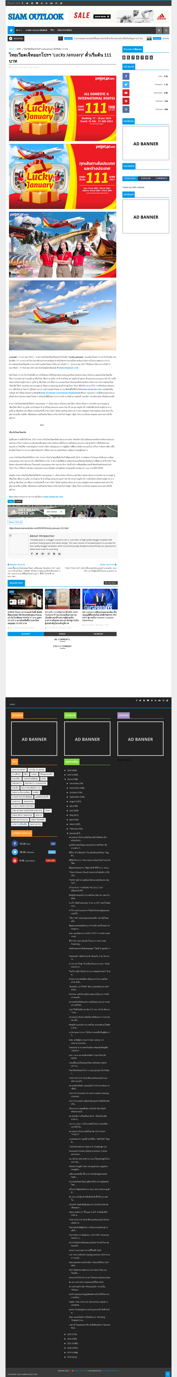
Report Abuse (124, 760)
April (72, 819)
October (73, 792)
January (73, 833)
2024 (69, 779)
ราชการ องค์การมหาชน (22, 806)
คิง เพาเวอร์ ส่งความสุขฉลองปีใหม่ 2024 (86, 1282)
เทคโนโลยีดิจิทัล (31, 779)
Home (11, 49)
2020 (69, 1348)
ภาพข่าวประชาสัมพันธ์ (36, 30)
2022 (69, 1338)
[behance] (51, 3)
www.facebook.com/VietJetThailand (58, 392)
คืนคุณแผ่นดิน (47, 774)
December (75, 783)
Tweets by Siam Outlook (133, 187)
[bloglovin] (37, 3)
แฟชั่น (36, 792)
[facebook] (22, 3)
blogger (26, 634)
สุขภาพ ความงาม (20, 820)
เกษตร (34, 774)
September (75, 797)
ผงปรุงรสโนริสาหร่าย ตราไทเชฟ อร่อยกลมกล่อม (89, 1277)
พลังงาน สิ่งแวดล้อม (21, 792)
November (75, 788)
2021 (69, 1343)
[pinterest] (32, 3)
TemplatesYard (80, 1371)
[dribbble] (42, 3)
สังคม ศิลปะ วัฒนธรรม (22, 815)
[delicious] (61, 3)
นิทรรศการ (17, 783)
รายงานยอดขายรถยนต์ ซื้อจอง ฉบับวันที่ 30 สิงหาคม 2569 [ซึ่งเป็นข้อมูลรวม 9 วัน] (77, 38)
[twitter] (27, 3)
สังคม (47, 811)
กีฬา (26, 774)
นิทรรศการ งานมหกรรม (35, 783)
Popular (146, 178)
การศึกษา (16, 774)
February (74, 828)
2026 (69, 770)
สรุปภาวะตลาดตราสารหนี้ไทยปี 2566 (85, 1250)
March (73, 824)
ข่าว (18, 30)
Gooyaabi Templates (110, 1371)
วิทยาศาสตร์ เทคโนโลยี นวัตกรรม (27, 811)
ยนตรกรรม (37, 38)
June (72, 810)
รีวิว (52, 30)
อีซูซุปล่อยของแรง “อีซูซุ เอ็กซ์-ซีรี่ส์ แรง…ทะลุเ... (89, 867)
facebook (98, 634)
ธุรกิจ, (37, 67)
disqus (62, 634)
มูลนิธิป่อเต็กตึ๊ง (42, 797)
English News (65, 30)
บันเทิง (15, 788)
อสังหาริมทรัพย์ (38, 820)
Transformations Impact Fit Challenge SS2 (88, 1146)
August (73, 801)
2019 (69, 1352)
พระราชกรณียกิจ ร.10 (31, 788)
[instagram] (56, 3)
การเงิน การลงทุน (36, 770)
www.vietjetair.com (68, 367)
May (72, 815)
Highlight (130, 178)
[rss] (47, 3)
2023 (69, 1334)
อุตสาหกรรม (35, 824)
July (71, 806)
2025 (69, 774)
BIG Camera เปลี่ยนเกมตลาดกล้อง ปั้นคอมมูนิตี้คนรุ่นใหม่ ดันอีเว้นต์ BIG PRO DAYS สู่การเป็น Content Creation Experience (99, 616)
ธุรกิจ (19, 49)
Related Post (16, 583)
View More (111, 583)
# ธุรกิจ (18, 501)
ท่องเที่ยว (16, 779)
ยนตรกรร (16, 801)
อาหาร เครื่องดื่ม (19, 824)
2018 (69, 1357)
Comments (161, 178)
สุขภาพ (39, 815)
